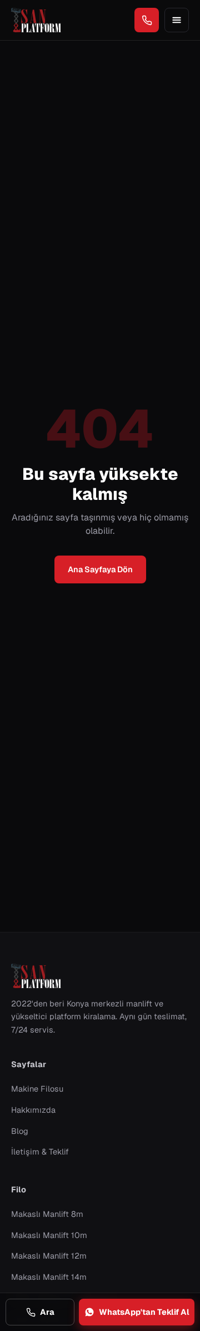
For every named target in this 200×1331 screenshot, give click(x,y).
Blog (19, 1131)
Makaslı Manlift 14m (49, 1276)
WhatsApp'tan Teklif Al (144, 1312)
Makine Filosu (37, 1088)
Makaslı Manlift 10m (49, 1235)
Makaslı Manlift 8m (47, 1214)
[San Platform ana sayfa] (36, 20)
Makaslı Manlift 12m (49, 1255)
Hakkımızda (33, 1109)
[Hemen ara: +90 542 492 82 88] (146, 20)
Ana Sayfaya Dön (100, 569)
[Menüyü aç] (176, 20)
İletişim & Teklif (40, 1151)
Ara (47, 1312)
